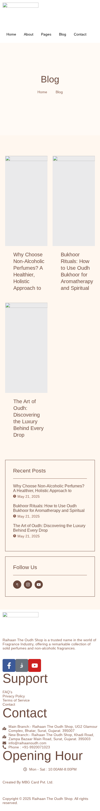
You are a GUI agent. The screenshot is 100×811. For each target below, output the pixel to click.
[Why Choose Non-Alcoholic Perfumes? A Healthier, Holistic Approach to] (26, 201)
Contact (80, 34)
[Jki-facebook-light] (17, 584)
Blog (62, 34)
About (28, 34)
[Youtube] (39, 584)
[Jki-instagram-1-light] (21, 665)
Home (11, 34)
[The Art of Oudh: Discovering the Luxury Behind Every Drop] (26, 348)
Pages (46, 34)
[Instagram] (28, 584)
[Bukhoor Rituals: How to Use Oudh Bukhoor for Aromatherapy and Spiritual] (74, 201)
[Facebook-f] (9, 665)
